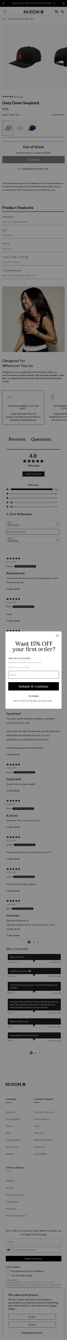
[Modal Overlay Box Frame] (33, 670)
